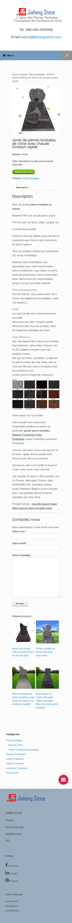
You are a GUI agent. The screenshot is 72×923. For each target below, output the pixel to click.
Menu (10, 55)
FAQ (7, 840)
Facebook (13, 865)
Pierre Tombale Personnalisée (23, 749)
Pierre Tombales (37, 74)
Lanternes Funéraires (16, 768)
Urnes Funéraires (14, 758)
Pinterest (13, 880)
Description (22, 187)
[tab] (22, 187)
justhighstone (12, 910)
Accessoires (12, 772)
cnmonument (11, 901)
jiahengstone (11, 905)
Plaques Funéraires (16, 754)
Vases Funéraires (15, 763)
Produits (23, 74)
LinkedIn (13, 873)
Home (15, 74)
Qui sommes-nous (14, 826)
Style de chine (15, 745)
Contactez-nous (13, 833)
